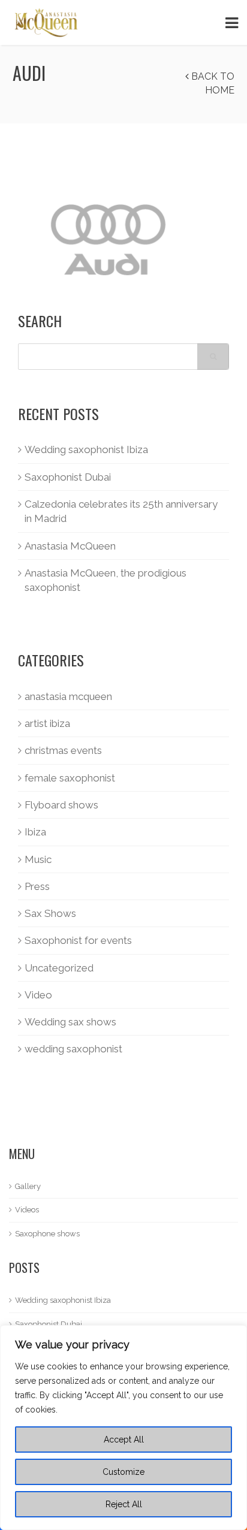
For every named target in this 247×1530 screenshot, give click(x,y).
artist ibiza (47, 723)
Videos (27, 1209)
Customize (123, 1472)
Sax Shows (50, 913)
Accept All (124, 1439)
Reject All (124, 1504)
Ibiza (35, 832)
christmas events (63, 750)
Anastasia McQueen (70, 546)
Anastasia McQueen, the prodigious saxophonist (105, 580)
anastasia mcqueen (68, 696)
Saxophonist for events (78, 940)
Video (38, 995)
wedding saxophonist (73, 1049)
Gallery (28, 1186)
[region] (123, 1427)
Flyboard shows (61, 805)
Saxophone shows (47, 1233)
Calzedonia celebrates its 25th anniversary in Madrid (121, 511)
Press (37, 886)
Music (38, 859)
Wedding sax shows (70, 1022)
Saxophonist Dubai (68, 477)
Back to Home (211, 83)
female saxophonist (70, 778)
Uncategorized (59, 968)
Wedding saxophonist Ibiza (86, 449)
